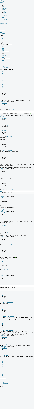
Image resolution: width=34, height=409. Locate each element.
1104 (2, 74)
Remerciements (4, 12)
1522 (2, 88)
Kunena (18, 385)
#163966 (4, 344)
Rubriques (3, 48)
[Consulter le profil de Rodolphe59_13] (5, 118)
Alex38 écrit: (2, 191)
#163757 (4, 98)
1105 (2, 84)
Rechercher (3, 49)
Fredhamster (3, 102)
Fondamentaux (4, 5)
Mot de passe (3, 58)
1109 (2, 77)
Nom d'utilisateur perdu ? (4, 55)
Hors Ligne (3, 92)
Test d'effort (4, 6)
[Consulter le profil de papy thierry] (4, 337)
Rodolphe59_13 (3, 117)
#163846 (4, 162)
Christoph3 (11, 136)
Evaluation (4, 9)
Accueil (2, 3)
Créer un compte (5, 101)
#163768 (4, 125)
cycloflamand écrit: (3, 111)
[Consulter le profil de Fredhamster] (4, 103)
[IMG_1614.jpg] (2, 209)
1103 (2, 83)
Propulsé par (16, 385)
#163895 (4, 232)
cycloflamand (7, 98)
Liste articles (3, 14)
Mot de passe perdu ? (4, 61)
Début (2, 359)
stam (2, 323)
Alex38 (2, 169)
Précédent (3, 71)
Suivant (2, 80)
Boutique (3, 17)
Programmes (4, 7)
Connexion (3, 60)
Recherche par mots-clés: (3, 44)
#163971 (4, 355)
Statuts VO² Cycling (5, 19)
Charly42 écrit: (2, 286)
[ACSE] (3, 23)
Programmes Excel (5, 15)
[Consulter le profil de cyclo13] (4, 294)
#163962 (4, 301)
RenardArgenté (4, 189)
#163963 (4, 315)
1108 (2, 86)
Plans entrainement (5, 16)
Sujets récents (3, 46)
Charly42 (3, 261)
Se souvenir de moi (4, 52)
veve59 (2, 237)
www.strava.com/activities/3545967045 (4, 152)
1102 (2, 73)
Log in (1, 32)
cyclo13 (3, 150)
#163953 (4, 255)
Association (3, 18)
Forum (2, 13)
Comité (3, 20)
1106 (2, 75)
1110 (2, 87)
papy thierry (3, 336)
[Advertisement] (4, 26)
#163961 (4, 283)
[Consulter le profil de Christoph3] (4, 130)
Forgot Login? (3, 33)
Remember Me (1, 31)
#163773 (8, 136)
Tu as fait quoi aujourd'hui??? (11, 99)
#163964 (4, 329)
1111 (2, 78)
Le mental (4, 11)
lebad (2, 276)
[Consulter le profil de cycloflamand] (4, 91)
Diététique (4, 10)
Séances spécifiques (5, 8)
